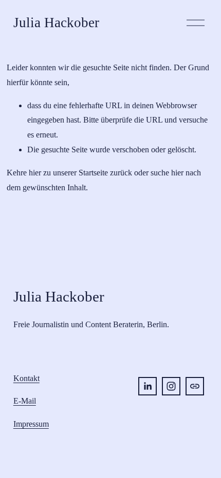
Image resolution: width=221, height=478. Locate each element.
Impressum (31, 424)
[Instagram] (171, 386)
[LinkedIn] (147, 386)
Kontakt (26, 378)
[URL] (195, 386)
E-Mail (24, 400)
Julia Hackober (56, 22)
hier (35, 172)
